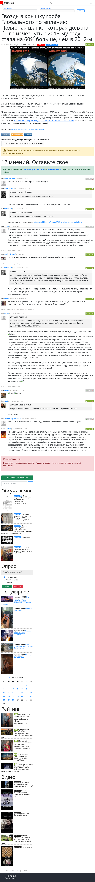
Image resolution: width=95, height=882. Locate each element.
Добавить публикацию (17, 477)
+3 (89, 268)
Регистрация (7, 8)
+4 (89, 254)
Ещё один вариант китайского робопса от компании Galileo (22, 793)
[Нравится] (86, 44)
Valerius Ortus (9, 189)
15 (26, 692)
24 (4, 700)
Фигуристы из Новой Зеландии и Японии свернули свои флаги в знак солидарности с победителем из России (17, 767)
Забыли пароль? (45, 8)
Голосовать (7, 586)
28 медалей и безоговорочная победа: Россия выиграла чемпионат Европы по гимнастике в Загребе (23, 744)
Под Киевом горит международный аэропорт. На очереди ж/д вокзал (16, 600)
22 (26, 696)
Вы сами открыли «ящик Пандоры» (22, 633)
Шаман (8, 429)
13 (18, 692)
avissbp (7, 390)
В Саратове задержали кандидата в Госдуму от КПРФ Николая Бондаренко (22, 517)
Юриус (6, 298)
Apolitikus (23, 45)
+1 (89, 209)
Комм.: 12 (41, 45)
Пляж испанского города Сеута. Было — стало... (23, 646)
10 (4, 692)
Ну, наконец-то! (27, 847)
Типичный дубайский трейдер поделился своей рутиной (23, 784)
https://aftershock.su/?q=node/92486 (27, 129)
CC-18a (6, 226)
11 (9, 692)
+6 (89, 188)
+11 (89, 44)
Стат (7, 870)
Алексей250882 (10, 178)
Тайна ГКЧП (26, 537)
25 (9, 700)
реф (6, 401)
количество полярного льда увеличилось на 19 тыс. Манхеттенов (44, 120)
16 (31, 692)
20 (18, 696)
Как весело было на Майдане (21, 814)
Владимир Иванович (13, 419)
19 (13, 696)
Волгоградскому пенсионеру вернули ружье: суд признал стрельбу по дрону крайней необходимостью (22, 718)
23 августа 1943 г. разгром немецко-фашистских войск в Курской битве (22, 757)
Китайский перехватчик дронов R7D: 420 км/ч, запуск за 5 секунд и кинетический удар (16, 839)
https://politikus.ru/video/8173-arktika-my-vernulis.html (57, 222)
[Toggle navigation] (90, 2)
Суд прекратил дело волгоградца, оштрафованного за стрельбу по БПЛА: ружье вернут (17, 733)
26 (13, 700)
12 (13, 692)
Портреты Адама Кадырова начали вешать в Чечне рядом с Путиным (23, 550)
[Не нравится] (92, 44)
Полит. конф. (16, 870)
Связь (26, 870)
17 (4, 696)
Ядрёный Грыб (10, 254)
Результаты (18, 586)
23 (31, 696)
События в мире (52, 45)
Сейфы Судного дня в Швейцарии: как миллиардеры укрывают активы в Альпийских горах (16, 529)
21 (22, 696)
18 (9, 696)
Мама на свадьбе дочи (23, 656)
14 (22, 692)
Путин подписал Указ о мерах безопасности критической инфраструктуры (22, 499)
